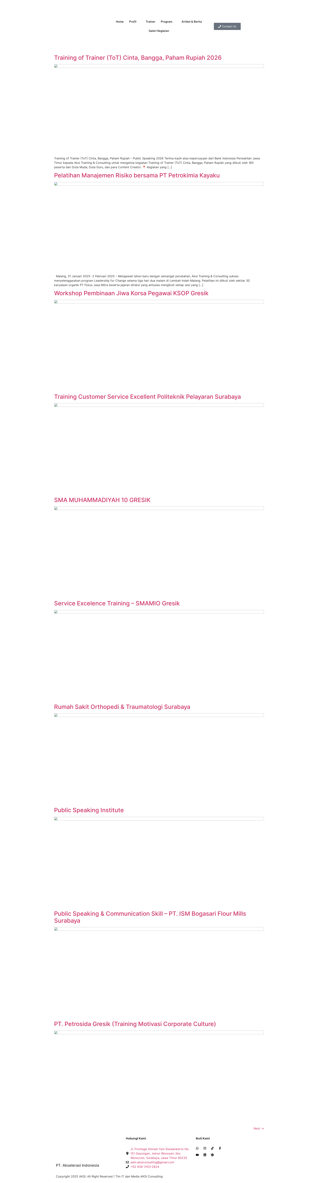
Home (120, 21)
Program (166, 21)
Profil (132, 21)
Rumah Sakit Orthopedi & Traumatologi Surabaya (122, 706)
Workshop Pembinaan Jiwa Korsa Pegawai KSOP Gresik (131, 293)
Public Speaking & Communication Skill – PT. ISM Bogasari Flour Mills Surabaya (150, 917)
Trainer (150, 21)
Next (259, 1128)
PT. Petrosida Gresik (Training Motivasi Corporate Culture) (135, 1023)
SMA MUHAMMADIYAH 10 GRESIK (102, 500)
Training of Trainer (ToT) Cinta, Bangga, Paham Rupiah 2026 (138, 57)
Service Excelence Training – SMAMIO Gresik (117, 603)
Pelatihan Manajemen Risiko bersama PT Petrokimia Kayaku (137, 175)
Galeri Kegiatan (159, 31)
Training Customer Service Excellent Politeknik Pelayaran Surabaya (147, 396)
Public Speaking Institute (89, 810)
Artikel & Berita (192, 21)
